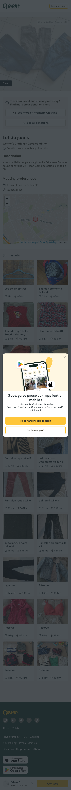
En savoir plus (35, 430)
